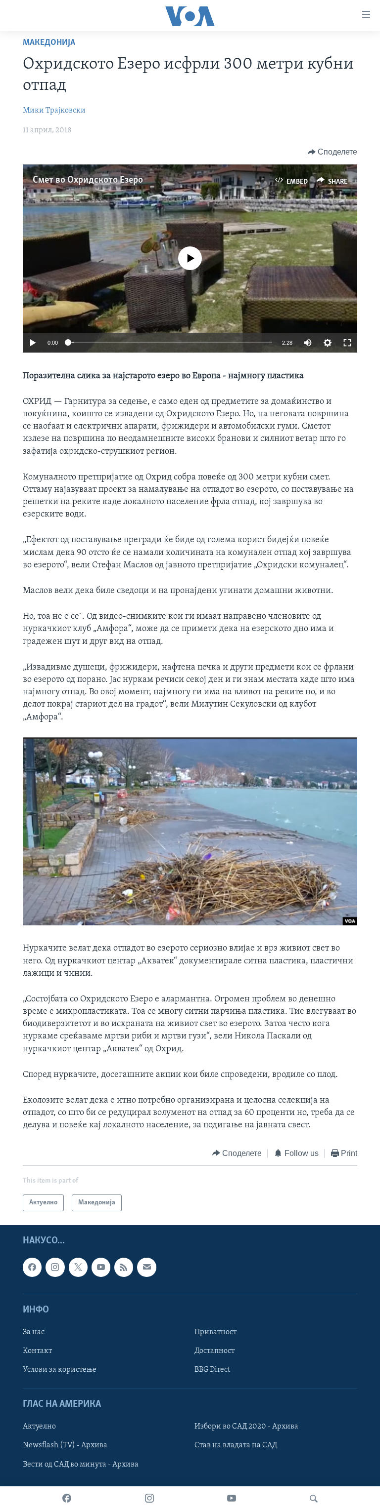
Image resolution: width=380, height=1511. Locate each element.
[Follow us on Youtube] (101, 1267)
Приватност (215, 1332)
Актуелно (39, 1427)
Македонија (49, 43)
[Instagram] (149, 1498)
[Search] (314, 1498)
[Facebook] (66, 1498)
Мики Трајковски (54, 111)
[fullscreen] (347, 343)
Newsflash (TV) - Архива (65, 1446)
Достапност (214, 1351)
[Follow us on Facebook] (32, 1267)
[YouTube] (231, 1498)
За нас (34, 1332)
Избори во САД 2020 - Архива (246, 1427)
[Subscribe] (146, 1267)
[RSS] (123, 1267)
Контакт (37, 1351)
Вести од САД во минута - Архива (81, 1465)
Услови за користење (59, 1370)
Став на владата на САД (235, 1446)
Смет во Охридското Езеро (88, 180)
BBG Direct (212, 1370)
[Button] (333, 152)
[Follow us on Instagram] (55, 1267)
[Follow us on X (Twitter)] (78, 1267)
